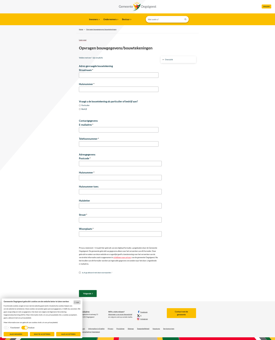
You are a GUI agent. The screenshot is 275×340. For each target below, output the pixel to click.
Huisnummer (86, 84)
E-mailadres (86, 124)
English (266, 6)
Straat (83, 214)
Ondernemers (110, 19)
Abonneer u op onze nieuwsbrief (120, 314)
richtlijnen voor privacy (122, 257)
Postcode (85, 158)
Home (81, 29)
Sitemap (131, 329)
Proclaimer (120, 329)
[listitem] (12, 327)
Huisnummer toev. (89, 186)
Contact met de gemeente (181, 313)
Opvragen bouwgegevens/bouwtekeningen (101, 29)
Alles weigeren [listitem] (16, 334)
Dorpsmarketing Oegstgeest (89, 332)
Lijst (77, 302)
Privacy (110, 329)
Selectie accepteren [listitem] (42, 334)
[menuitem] (94, 19)
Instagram (144, 319)
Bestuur (126, 19)
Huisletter (84, 200)
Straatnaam (86, 70)
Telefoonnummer (89, 138)
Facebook (143, 312)
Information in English (96, 329)
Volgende (87, 293)
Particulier (85, 105)
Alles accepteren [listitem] (68, 334)
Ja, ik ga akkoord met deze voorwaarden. (96, 273)
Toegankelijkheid (143, 329)
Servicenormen (168, 329)
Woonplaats (86, 228)
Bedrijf (84, 109)
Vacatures (156, 329)
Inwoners (93, 19)
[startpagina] (137, 6)
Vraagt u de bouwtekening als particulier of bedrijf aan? (108, 101)
